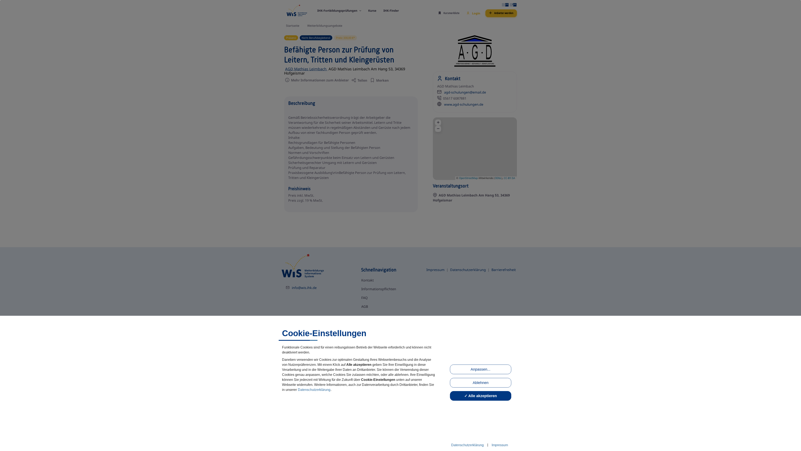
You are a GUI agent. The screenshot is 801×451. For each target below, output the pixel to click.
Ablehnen (481, 383)
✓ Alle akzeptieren (480, 396)
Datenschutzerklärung (314, 389)
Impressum (500, 445)
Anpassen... (480, 369)
